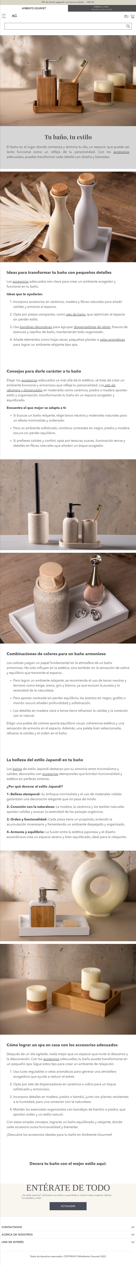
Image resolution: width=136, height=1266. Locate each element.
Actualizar (68, 1206)
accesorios (121, 152)
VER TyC (90, 2)
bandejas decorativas (36, 327)
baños (17, 769)
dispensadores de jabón (92, 327)
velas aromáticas (112, 340)
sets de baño (75, 314)
